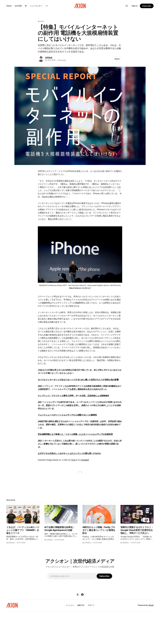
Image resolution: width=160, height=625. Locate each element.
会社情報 (18, 6)
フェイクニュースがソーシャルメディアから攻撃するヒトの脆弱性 (67, 415)
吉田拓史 (48, 57)
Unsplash (85, 460)
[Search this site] (127, 6)
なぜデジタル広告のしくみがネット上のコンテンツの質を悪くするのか (69, 453)
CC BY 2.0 (86, 288)
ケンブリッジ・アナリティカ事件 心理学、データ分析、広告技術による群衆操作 (73, 395)
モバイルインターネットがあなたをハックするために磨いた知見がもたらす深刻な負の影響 (78, 379)
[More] (47, 6)
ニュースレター (36, 6)
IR (26, 6)
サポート (91, 605)
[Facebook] (82, 594)
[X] (77, 594)
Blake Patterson (75, 288)
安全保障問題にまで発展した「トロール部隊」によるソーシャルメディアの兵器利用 (75, 434)
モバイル (41, 21)
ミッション (69, 605)
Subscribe (146, 6)
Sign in (135, 6)
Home (8, 6)
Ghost (151, 605)
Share (117, 59)
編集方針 (80, 605)
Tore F (74, 460)
